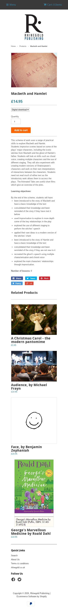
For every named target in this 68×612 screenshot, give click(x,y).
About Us (15, 559)
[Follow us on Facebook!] (13, 580)
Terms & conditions (20, 563)
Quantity (15, 116)
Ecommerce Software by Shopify (32, 596)
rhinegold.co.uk (18, 567)
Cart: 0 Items (54, 4)
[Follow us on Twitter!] (20, 580)
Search (14, 555)
